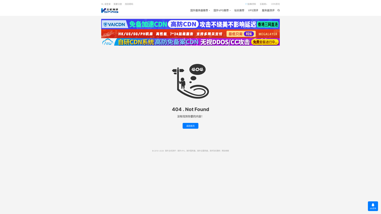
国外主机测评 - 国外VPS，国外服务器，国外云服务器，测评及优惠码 (109, 10)
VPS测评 (253, 10)
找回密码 (129, 4)
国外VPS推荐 (221, 10)
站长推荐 (239, 10)
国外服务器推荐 (199, 10)
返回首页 (190, 126)
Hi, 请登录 (106, 4)
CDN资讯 (275, 4)
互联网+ (263, 4)
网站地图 (225, 151)
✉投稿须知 (250, 4)
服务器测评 (268, 10)
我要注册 (118, 4)
